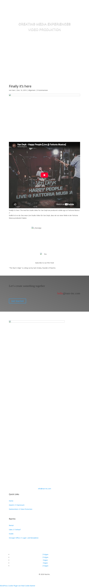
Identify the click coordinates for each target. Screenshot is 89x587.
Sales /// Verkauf (15, 529)
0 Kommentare (42, 90)
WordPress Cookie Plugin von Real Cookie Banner (17, 586)
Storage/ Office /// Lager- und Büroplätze (23, 538)
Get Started (17, 301)
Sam (13, 90)
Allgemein (31, 90)
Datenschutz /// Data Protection (20, 509)
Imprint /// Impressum (16, 505)
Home (11, 501)
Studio (11, 534)
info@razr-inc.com (44, 489)
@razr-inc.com (68, 293)
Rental (11, 525)
